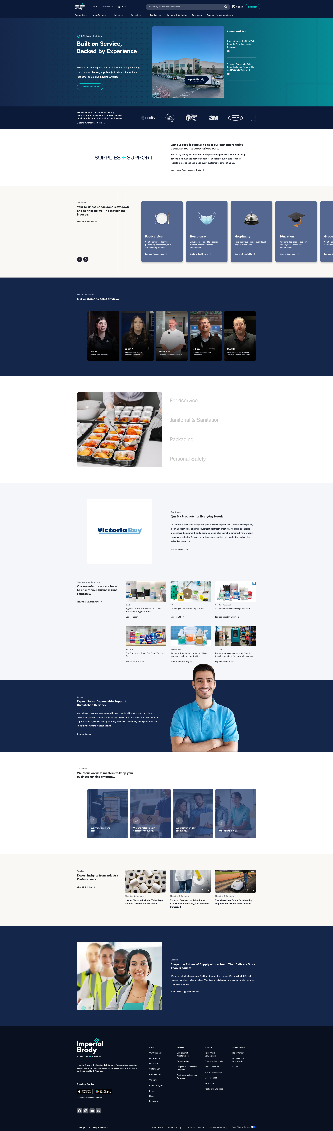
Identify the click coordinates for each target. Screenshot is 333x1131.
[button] (79, 259)
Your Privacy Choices (241, 1127)
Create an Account (90, 87)
